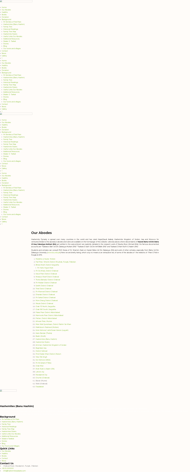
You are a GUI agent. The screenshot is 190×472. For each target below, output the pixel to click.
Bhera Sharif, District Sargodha (47, 265)
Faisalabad (40, 387)
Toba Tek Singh (41, 357)
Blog (5, 46)
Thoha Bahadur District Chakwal (48, 280)
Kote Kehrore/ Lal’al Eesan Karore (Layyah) (52, 330)
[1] (68, 413)
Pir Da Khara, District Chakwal (47, 271)
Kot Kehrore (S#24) (43, 360)
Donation (5, 17)
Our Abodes (6, 10)
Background (6, 19)
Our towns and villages (12, 48)
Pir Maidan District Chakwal (46, 283)
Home (4, 7)
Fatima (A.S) (21, 414)
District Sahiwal (41, 351)
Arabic (17, 409)
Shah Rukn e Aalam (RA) (45, 369)
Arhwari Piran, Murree (44, 321)
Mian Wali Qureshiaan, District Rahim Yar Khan (53, 324)
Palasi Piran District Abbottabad (48, 312)
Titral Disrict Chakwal (43, 289)
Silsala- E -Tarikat (9, 41)
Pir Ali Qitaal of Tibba (43, 363)
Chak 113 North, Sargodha (45, 306)
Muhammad (69, 409)
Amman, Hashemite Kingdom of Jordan (51, 345)
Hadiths (5, 12)
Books (4, 15)
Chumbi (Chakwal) (42, 378)
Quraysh (50, 409)
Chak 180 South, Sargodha (46, 309)
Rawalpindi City (41, 375)
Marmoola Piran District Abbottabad (49, 315)
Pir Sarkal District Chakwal (45, 298)
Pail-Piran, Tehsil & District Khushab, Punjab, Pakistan (56, 262)
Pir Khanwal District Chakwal (46, 292)
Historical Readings (10, 29)
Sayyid (65, 414)
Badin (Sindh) (41, 336)
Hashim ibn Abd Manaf (138, 409)
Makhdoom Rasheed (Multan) (47, 327)
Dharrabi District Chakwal (45, 295)
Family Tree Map (9, 32)
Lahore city (40, 372)
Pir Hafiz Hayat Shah (45, 268)
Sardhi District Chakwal (44, 286)
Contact (5, 51)
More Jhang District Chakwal (47, 301)
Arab (32, 409)
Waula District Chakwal (44, 303)
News (4, 53)
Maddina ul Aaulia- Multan (45, 259)
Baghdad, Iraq (41, 348)
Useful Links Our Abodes (12, 36)
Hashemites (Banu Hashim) (14, 24)
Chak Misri (39, 366)
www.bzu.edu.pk (54, 253)
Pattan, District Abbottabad (46, 318)
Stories (6, 44)
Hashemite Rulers (10, 34)
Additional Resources (11, 39)
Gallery (4, 56)
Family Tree (7, 27)
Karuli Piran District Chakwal (46, 274)
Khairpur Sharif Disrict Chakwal (47, 277)
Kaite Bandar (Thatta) (44, 333)
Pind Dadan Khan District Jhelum (48, 354)
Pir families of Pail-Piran (12, 22)
